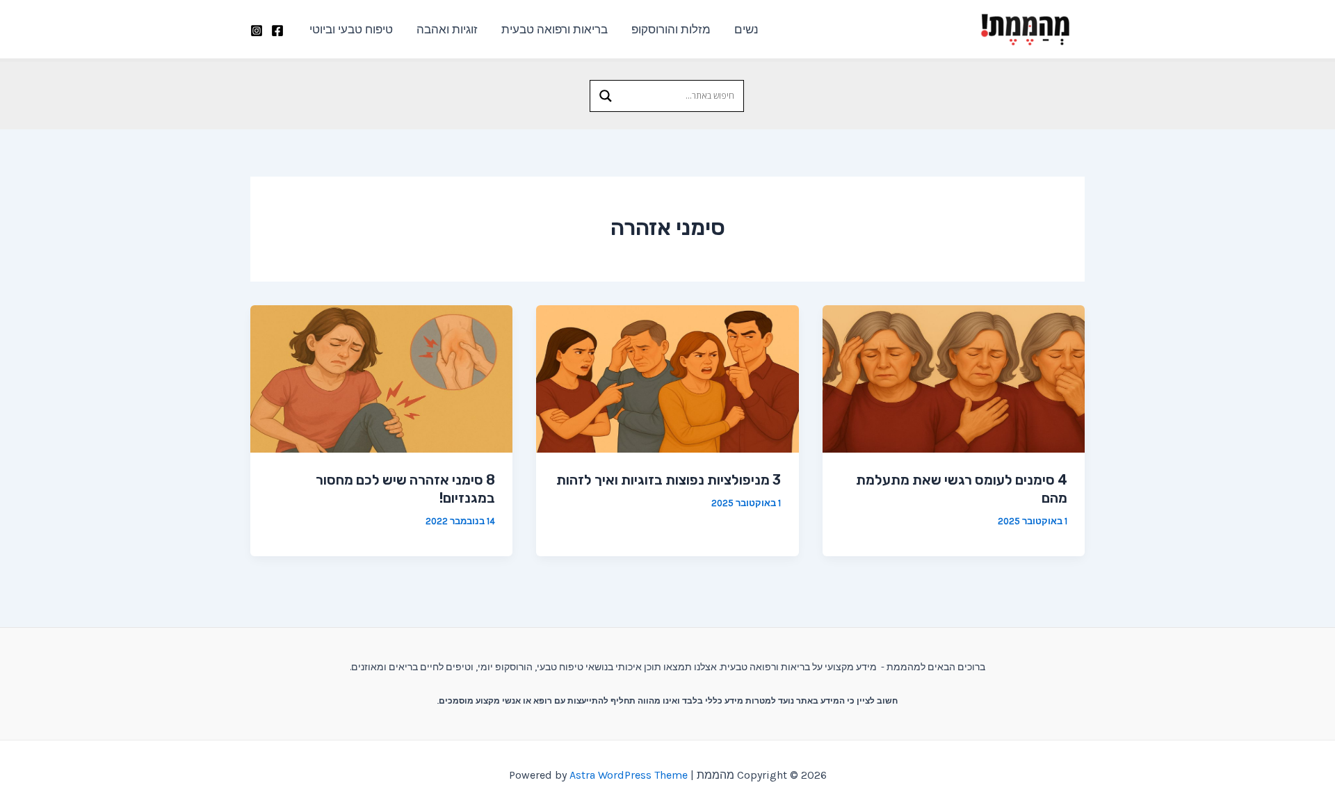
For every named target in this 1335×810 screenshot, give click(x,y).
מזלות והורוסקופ (671, 29)
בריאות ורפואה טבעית (554, 29)
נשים (746, 29)
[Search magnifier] (605, 96)
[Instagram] (256, 30)
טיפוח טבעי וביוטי (351, 29)
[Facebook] (277, 30)
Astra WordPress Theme (628, 774)
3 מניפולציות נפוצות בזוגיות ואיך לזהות (668, 479)
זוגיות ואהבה (447, 29)
